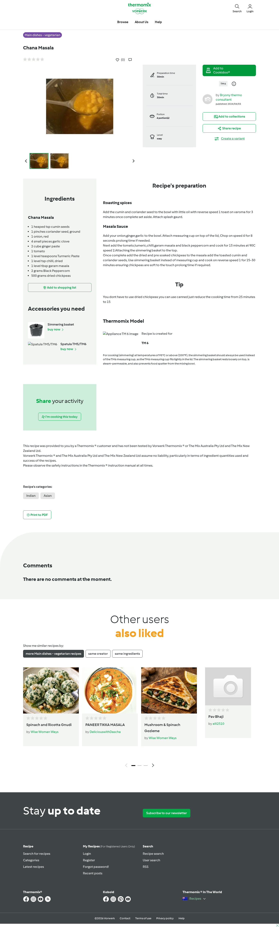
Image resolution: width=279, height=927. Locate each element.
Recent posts (92, 873)
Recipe (28, 846)
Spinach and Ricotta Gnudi (49, 724)
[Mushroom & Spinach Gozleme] (169, 690)
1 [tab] (133, 765)
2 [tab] (139, 765)
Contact (125, 918)
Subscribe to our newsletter (166, 813)
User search (151, 860)
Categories (31, 860)
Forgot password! (96, 867)
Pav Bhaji (216, 716)
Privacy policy (165, 918)
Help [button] (158, 22)
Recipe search (153, 854)
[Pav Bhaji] (228, 686)
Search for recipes (36, 854)
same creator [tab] (98, 654)
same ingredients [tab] (127, 654)
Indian (31, 496)
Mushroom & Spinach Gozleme (162, 727)
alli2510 (218, 724)
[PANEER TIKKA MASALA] (110, 690)
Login (87, 854)
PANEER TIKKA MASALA (105, 724)
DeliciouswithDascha (105, 732)
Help (182, 918)
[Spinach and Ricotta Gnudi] (51, 690)
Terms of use (143, 918)
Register (89, 860)
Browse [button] (122, 22)
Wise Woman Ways (44, 732)
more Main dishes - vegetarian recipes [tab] (53, 654)
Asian (48, 496)
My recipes (109, 846)
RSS (145, 867)
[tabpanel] (139, 718)
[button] (237, 8)
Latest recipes (33, 867)
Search (148, 846)
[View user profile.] (207, 99)
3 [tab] (146, 765)
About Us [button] (141, 22)
